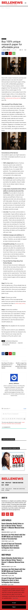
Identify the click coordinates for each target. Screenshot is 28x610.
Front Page (5, 541)
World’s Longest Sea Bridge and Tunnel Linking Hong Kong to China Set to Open (20, 365)
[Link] (18, 419)
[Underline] (7, 419)
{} (19, 418)
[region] (14, 598)
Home (3, 7)
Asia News (4, 550)
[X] (6, 53)
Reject (14, 607)
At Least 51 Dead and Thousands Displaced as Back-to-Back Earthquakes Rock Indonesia (12, 546)
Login (24, 408)
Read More (15, 598)
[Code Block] (16, 419)
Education (8, 7)
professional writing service (13, 98)
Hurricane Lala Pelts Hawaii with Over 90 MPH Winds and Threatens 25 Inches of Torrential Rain (13, 537)
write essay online (20, 303)
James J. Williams (6, 49)
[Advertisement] (14, 23)
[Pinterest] (10, 53)
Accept (14, 602)
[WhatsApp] (13, 53)
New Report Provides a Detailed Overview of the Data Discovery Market (7, 365)
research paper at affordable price (9, 342)
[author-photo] (14, 381)
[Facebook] (3, 53)
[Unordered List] (12, 419)
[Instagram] (7, 514)
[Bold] (3, 419)
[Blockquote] (14, 419)
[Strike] (9, 419)
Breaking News (6, 532)
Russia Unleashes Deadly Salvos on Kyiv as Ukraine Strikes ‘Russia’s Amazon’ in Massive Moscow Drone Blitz (13, 526)
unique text (20, 342)
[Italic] (5, 419)
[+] (22, 418)
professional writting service (12, 341)
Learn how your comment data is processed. (13, 423)
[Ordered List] (10, 419)
